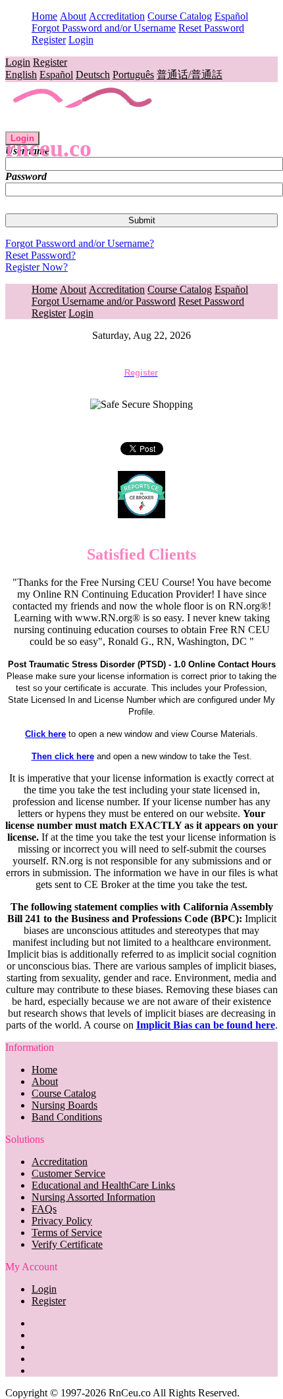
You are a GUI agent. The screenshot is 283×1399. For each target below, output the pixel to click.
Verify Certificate (67, 1244)
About (73, 16)
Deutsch (93, 74)
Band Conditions (67, 1116)
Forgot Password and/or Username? (79, 243)
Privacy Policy (62, 1220)
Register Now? (36, 267)
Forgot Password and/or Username (104, 27)
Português (133, 74)
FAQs (44, 1208)
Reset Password (211, 27)
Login (80, 39)
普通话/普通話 (189, 74)
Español (231, 16)
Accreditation (117, 16)
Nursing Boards (64, 1105)
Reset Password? (40, 255)
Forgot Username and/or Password (104, 301)
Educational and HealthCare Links (103, 1185)
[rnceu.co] (83, 125)
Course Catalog (179, 16)
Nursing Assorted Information (93, 1197)
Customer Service (68, 1173)
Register (49, 39)
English (21, 74)
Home (44, 16)
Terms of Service (67, 1232)
